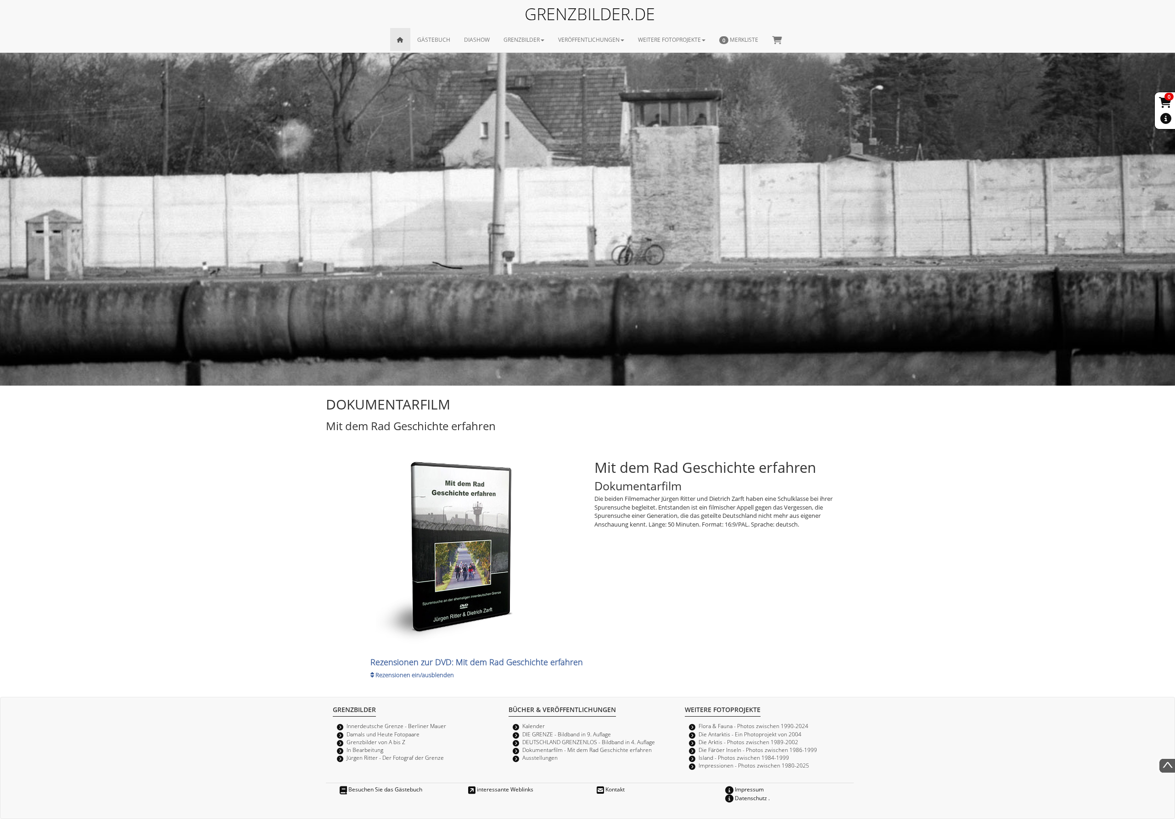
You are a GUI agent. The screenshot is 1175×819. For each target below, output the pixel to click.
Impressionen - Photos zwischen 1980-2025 (754, 765)
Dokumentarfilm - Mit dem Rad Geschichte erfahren (587, 749)
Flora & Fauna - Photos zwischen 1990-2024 (753, 725)
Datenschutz (750, 798)
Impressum (748, 789)
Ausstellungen (540, 757)
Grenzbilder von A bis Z (376, 742)
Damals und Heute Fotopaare (383, 734)
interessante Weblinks (504, 789)
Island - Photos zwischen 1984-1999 (744, 757)
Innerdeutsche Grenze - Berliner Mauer (396, 725)
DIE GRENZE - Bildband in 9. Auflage (566, 734)
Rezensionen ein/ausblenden (414, 675)
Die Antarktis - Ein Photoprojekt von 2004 (750, 734)
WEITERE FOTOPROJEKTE (669, 39)
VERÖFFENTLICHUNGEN (589, 39)
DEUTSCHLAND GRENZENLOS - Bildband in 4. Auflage (588, 742)
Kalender (533, 725)
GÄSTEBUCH (433, 39)
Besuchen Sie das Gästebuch (384, 789)
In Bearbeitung (365, 749)
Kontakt (614, 789)
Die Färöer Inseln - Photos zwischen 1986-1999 (758, 749)
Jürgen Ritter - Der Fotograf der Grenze (395, 757)
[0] (1166, 104)
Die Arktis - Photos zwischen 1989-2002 (748, 742)
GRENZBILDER (522, 39)
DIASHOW (477, 39)
